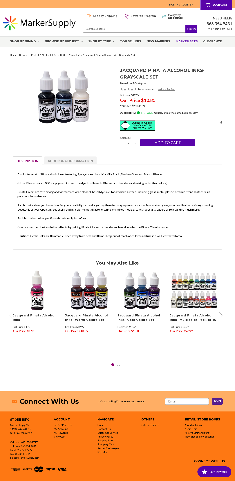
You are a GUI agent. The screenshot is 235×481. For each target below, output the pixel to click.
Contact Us (104, 428)
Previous (11, 315)
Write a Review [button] (166, 89)
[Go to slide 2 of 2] (118, 364)
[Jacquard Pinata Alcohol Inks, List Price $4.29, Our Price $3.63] (37, 290)
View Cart (59, 436)
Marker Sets (187, 41)
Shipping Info (105, 440)
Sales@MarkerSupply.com (24, 457)
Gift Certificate (150, 425)
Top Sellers (130, 41)
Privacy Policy (105, 436)
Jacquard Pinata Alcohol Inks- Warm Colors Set (86, 318)
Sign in (173, 4)
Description (27, 161)
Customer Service (107, 432)
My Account (61, 428)
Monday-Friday (193, 425)
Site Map (102, 451)
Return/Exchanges (108, 448)
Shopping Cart (105, 444)
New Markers (158, 41)
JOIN (217, 401)
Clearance (212, 41)
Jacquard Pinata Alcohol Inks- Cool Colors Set (139, 318)
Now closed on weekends (199, 436)
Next (220, 315)
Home (100, 425)
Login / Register (63, 425)
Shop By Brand (23, 41)
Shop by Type (99, 41)
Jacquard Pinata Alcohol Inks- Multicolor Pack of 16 (193, 318)
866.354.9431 (28, 446)
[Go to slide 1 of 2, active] (112, 364)
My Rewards (61, 432)
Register (187, 4)
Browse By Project (62, 41)
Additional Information (70, 161)
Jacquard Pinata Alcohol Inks (34, 318)
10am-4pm (191, 428)
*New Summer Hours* (197, 432)
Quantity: (125, 137)
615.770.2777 (24, 449)
